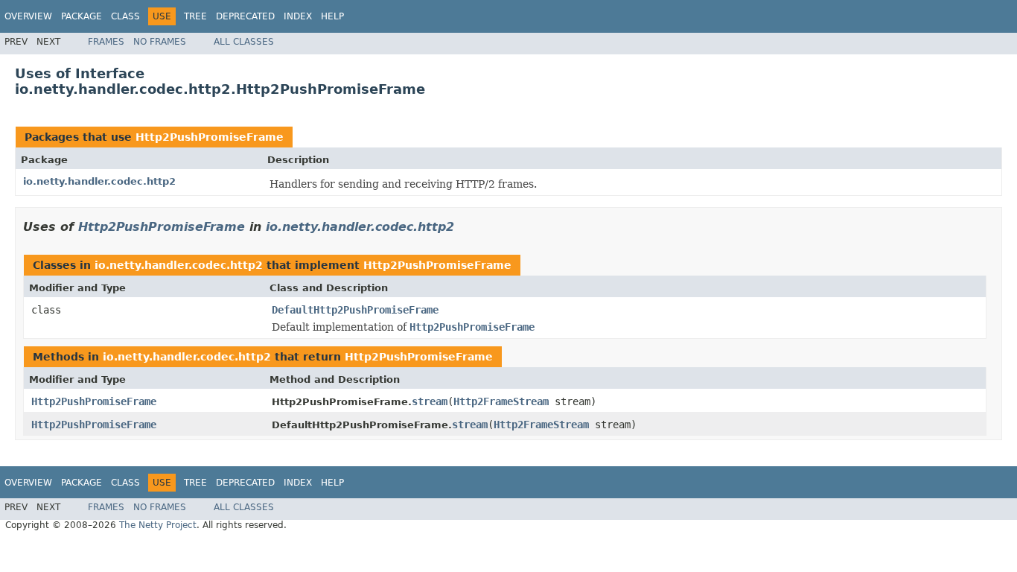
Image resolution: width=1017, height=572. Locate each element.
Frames (106, 41)
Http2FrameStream (501, 401)
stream (429, 401)
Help (332, 16)
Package (81, 16)
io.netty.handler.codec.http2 (99, 181)
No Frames (159, 41)
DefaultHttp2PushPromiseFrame (355, 310)
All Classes (244, 41)
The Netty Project (158, 525)
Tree (195, 16)
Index (298, 16)
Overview (28, 16)
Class (125, 16)
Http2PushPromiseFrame (210, 137)
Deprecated (245, 16)
